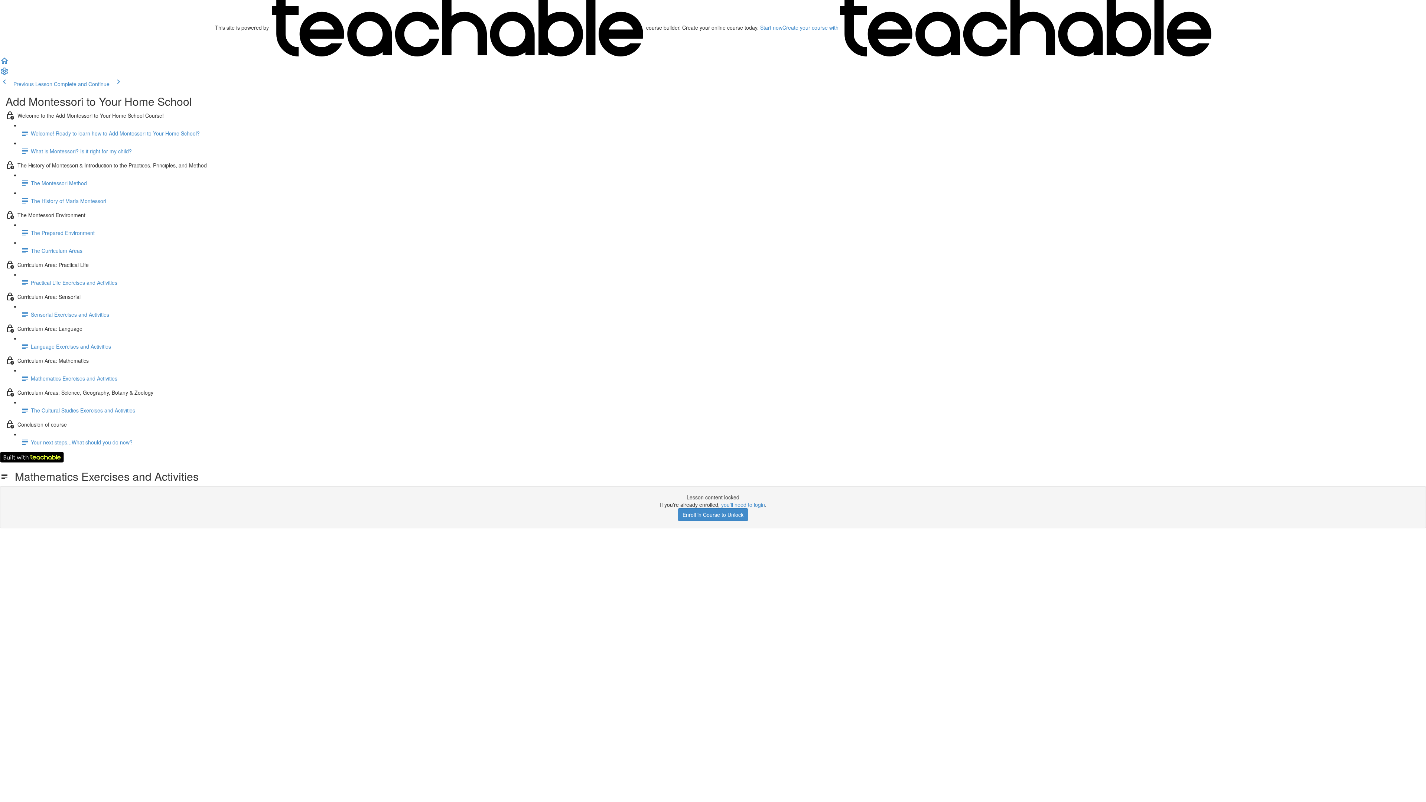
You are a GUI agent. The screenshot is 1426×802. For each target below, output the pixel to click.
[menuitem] (4, 73)
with (811, 27)
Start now (771, 27)
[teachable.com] (457, 27)
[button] (4, 63)
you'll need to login (743, 504)
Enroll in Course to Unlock (713, 514)
